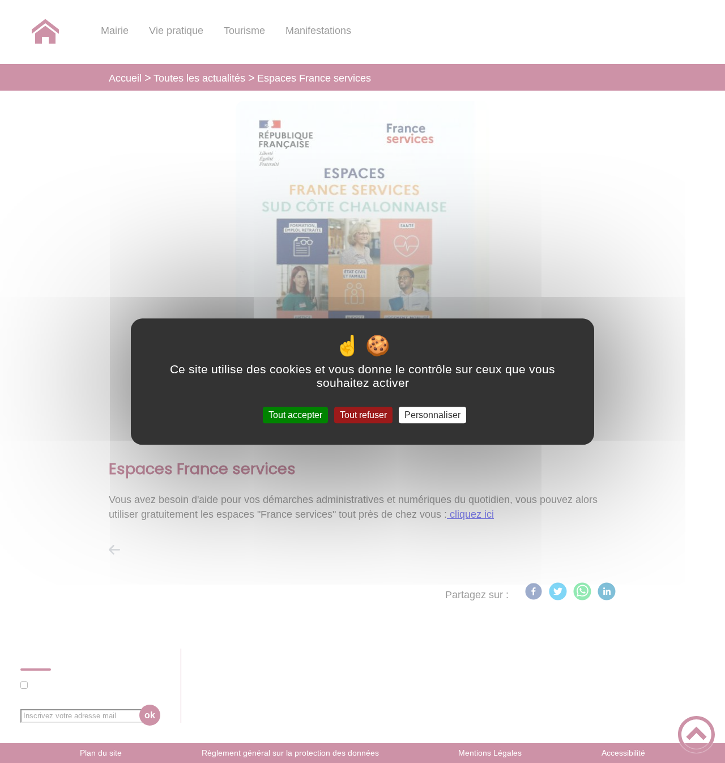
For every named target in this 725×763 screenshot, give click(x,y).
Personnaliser (432, 415)
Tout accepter (295, 415)
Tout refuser (363, 415)
